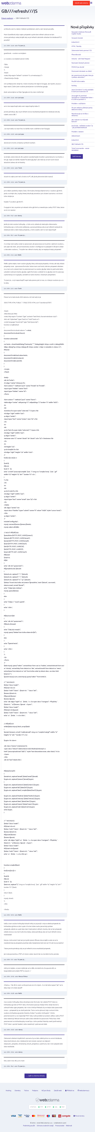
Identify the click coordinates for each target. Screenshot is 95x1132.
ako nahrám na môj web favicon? (80, 120)
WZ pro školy (46, 1090)
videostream (76, 136)
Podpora (35, 1090)
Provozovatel (59, 1125)
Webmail (69, 1125)
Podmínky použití (29, 1125)
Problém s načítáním (79, 103)
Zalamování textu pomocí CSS (82, 50)
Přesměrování (76, 54)
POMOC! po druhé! (78, 67)
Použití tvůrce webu (78, 81)
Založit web (58, 1090)
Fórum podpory (7, 18)
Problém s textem (78, 131)
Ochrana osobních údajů (45, 1125)
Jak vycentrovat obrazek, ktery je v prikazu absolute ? (82, 76)
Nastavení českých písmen (81, 63)
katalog (74, 85)
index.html (75, 140)
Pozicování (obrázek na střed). (82, 71)
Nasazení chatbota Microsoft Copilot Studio (81, 33)
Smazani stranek (77, 38)
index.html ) (76, 42)
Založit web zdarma (81, 3)
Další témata (76, 156)
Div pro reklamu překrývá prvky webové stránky (82, 108)
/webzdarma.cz (84, 1090)
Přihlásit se (70, 1090)
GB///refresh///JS (77, 144)
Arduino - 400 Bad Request (81, 58)
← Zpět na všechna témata (35, 1075)
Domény (18, 1090)
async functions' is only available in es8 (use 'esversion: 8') (82, 90)
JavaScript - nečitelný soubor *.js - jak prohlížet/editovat (82, 126)
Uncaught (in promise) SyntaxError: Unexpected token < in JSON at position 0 (82, 97)
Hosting (8, 1090)
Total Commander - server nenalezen (80, 149)
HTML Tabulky (76, 46)
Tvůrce (26, 1090)
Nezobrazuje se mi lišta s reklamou (80, 114)
